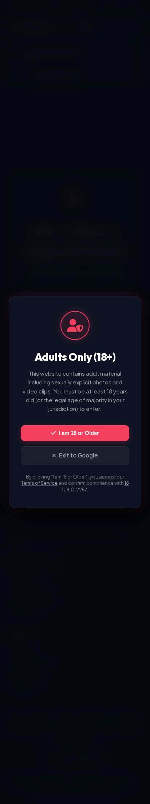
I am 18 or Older (79, 433)
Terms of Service (39, 483)
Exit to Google (78, 455)
